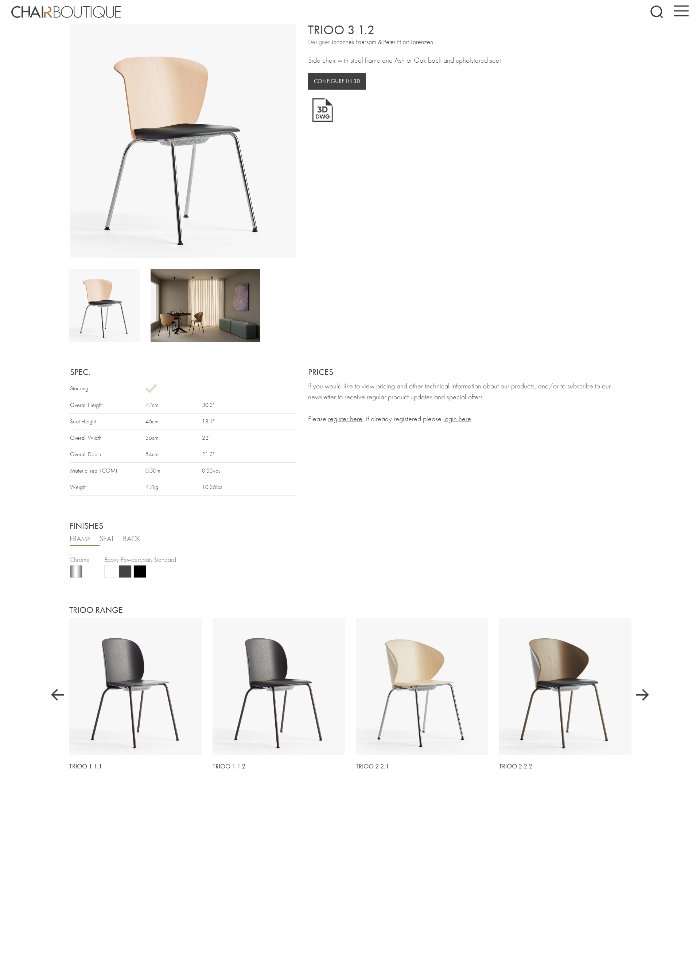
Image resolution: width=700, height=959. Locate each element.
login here (457, 418)
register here (345, 418)
